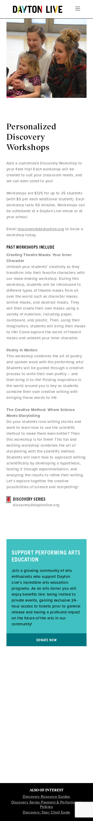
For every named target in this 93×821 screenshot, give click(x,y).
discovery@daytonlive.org (41, 229)
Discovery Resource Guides (46, 796)
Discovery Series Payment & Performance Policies (46, 804)
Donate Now (46, 639)
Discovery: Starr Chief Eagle (46, 812)
